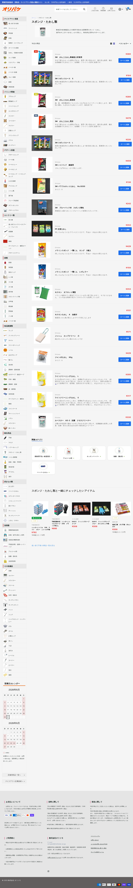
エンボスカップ (13, 111)
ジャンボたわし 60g (63, 357)
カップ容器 (12, 57)
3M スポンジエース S (65, 78)
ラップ (11, 330)
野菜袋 (11, 311)
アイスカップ (13, 186)
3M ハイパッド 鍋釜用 (64, 165)
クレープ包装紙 (13, 200)
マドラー (11, 125)
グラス (11, 140)
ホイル (11, 340)
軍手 (10, 476)
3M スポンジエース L (64, 143)
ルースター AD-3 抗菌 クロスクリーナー (73, 420)
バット (11, 610)
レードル (11, 655)
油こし (11, 641)
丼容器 (11, 33)
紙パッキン (12, 428)
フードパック (13, 28)
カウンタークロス (14, 496)
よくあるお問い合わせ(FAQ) (99, 844)
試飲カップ (12, 130)
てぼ (10, 646)
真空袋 (11, 292)
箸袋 (10, 241)
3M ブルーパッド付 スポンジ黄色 (69, 208)
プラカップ (12, 96)
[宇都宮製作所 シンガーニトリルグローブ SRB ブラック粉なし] (61, 508)
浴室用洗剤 (12, 561)
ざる (10, 626)
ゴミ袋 (11, 282)
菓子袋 (11, 195)
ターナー (11, 660)
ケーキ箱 (11, 159)
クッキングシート (14, 335)
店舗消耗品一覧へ (14, 775)
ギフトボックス (13, 205)
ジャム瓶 (11, 191)
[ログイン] (121, 9)
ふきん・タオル (13, 520)
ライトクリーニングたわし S (67, 398)
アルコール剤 (13, 551)
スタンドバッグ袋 (14, 296)
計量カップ (12, 636)
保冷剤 (11, 365)
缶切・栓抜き (13, 595)
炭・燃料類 (12, 389)
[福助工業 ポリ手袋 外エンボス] (121, 508)
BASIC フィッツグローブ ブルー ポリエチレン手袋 (101, 522)
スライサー (12, 423)
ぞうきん (11, 472)
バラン (11, 418)
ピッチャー (12, 145)
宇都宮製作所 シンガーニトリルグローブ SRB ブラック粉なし (61, 523)
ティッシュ (12, 510)
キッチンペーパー (14, 515)
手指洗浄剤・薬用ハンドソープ (17, 546)
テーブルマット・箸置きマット (17, 247)
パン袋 (11, 316)
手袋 (10, 437)
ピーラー (11, 665)
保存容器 (11, 394)
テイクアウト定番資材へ (14, 781)
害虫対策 (11, 467)
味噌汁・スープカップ (16, 43)
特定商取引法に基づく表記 (99, 848)
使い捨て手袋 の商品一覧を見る (43, 545)
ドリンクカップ (13, 135)
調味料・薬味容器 (14, 369)
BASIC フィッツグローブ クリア (81, 522)
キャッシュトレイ (14, 413)
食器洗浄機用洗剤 (14, 540)
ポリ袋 (11, 287)
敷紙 (10, 404)
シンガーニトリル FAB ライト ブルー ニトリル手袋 (41, 528)
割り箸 (11, 220)
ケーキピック (13, 169)
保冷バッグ (12, 272)
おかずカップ (13, 355)
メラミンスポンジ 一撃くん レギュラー (71, 272)
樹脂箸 (11, 231)
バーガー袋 (12, 67)
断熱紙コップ (13, 101)
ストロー (11, 116)
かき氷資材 (12, 181)
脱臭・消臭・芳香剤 (15, 462)
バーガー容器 (13, 72)
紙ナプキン (12, 506)
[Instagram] (48, 871)
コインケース (13, 408)
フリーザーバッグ (14, 345)
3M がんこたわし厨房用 (65, 100)
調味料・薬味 (13, 384)
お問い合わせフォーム (54, 857)
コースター (12, 121)
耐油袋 (11, 306)
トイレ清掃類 (13, 457)
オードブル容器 (13, 48)
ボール (11, 631)
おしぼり (11, 486)
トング (11, 614)
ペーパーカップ (13, 106)
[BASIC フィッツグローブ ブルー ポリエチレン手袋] (101, 508)
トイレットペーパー (15, 501)
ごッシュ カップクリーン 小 (67, 336)
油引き (11, 650)
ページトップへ (95, 836)
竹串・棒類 (12, 379)
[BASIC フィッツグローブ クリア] (81, 508)
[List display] (114, 43)
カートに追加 (125, 80)
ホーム (34, 17)
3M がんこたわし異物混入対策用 (68, 57)
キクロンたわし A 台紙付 (66, 314)
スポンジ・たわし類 (15, 452)
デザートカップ (13, 155)
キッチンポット (13, 605)
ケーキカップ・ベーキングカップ (17, 175)
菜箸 (10, 571)
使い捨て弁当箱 (13, 23)
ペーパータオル (13, 491)
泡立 (10, 670)
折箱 (10, 38)
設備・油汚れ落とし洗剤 (16, 535)
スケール (11, 585)
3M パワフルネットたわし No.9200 (70, 186)
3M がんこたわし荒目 (64, 121)
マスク (11, 442)
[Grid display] (111, 43)
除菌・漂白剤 (13, 556)
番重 (10, 675)
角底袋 (11, 267)
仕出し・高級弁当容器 (16, 53)
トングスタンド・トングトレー (17, 620)
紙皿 (10, 82)
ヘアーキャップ (13, 447)
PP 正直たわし (61, 229)
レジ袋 (11, 277)
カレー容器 (12, 77)
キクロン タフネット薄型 (65, 292)
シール (11, 350)
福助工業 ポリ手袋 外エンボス (121, 525)
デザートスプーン (14, 253)
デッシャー (12, 590)
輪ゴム (11, 360)
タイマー (11, 575)
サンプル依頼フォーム (97, 852)
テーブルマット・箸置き (16, 399)
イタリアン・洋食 (14, 62)
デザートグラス (13, 210)
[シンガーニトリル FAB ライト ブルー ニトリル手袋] (41, 508)
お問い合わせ (95, 840)
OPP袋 (11, 301)
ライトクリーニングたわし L (67, 376)
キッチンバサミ (13, 600)
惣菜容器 (11, 87)
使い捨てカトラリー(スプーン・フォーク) (17, 226)
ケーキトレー (13, 164)
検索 (84, 9)
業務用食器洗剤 (13, 530)
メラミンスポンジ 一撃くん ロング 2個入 (73, 250)
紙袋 (10, 262)
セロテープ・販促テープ (16, 374)
